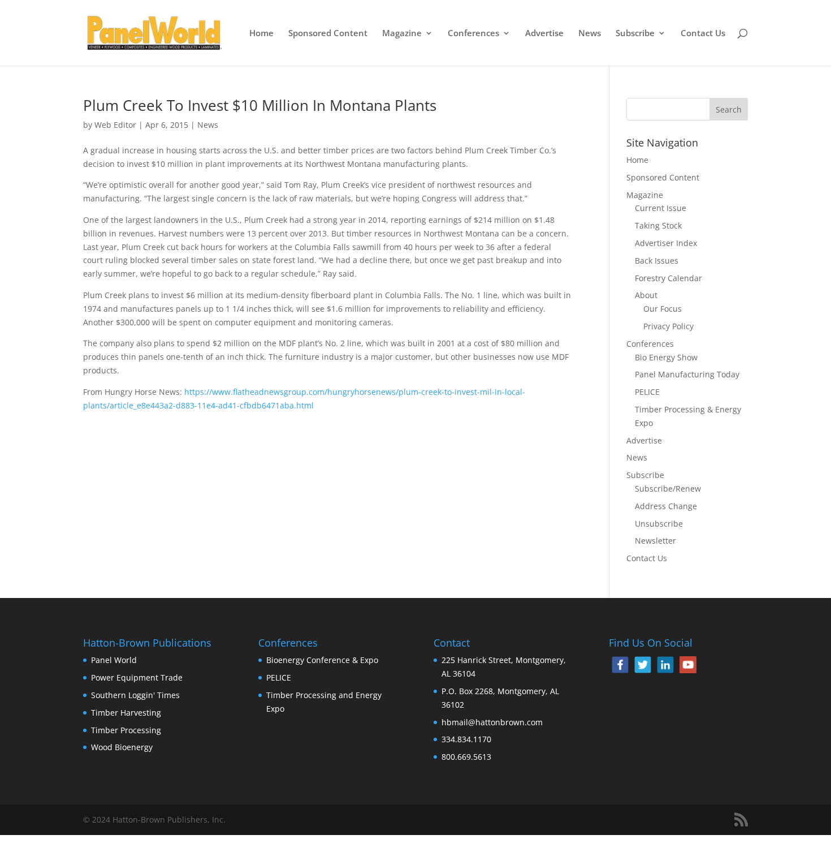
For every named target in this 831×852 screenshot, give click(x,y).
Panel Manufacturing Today (687, 374)
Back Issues (656, 260)
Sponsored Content (327, 33)
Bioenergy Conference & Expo (322, 660)
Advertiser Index (666, 243)
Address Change (666, 506)
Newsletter (655, 540)
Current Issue (660, 208)
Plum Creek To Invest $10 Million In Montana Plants (259, 105)
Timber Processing (126, 730)
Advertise (544, 33)
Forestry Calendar (668, 278)
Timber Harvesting (126, 712)
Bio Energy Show (666, 357)
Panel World (114, 660)
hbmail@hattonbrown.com (492, 722)
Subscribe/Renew (668, 488)
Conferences (473, 33)
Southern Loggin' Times (135, 695)
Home (261, 33)
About (646, 295)
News (589, 33)
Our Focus (662, 308)
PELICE (647, 391)
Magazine (402, 33)
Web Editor (115, 124)
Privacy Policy (668, 326)
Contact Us (703, 33)
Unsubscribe (659, 523)
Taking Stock (658, 225)
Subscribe (635, 33)
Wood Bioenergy (122, 747)
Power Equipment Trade (137, 677)
